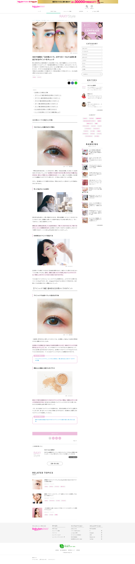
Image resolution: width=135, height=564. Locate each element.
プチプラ (86, 131)
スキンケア (84, 48)
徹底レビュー (89, 123)
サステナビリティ (51, 559)
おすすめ (51, 486)
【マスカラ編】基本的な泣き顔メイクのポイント (46, 101)
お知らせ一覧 (73, 528)
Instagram (92, 532)
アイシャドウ (85, 126)
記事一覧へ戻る (55, 463)
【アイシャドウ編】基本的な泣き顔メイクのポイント (47, 95)
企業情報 (57, 550)
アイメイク (38, 75)
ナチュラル (57, 486)
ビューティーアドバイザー (57, 537)
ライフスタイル (89, 136)
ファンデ (99, 133)
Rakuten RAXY (38, 7)
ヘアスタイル (87, 128)
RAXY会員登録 (93, 528)
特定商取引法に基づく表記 (76, 539)
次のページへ (54, 433)
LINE (91, 534)
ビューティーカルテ (56, 534)
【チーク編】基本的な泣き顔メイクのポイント (46, 104)
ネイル (83, 63)
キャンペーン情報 (67, 11)
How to (34, 77)
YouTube (91, 539)
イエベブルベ (52, 500)
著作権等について (71, 550)
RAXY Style (53, 11)
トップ (39, 11)
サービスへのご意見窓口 (76, 534)
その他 (83, 69)
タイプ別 (96, 136)
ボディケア (84, 57)
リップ (99, 126)
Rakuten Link (92, 537)
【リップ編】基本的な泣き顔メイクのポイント (46, 106)
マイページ (54, 532)
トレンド (39, 77)
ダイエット (85, 133)
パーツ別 (57, 500)
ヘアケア (84, 60)
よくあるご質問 (95, 11)
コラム (83, 66)
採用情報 (78, 550)
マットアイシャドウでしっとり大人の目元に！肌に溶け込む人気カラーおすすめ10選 (55, 359)
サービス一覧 (34, 559)
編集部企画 (98, 118)
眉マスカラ (63, 486)
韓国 (96, 123)
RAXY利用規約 (74, 537)
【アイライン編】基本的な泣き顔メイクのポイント (47, 98)
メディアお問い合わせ (75, 530)
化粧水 (98, 131)
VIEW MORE (100, 110)
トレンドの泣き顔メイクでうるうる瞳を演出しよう (47, 112)
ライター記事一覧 (73, 457)
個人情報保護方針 (63, 550)
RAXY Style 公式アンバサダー (89, 121)
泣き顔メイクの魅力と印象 (41, 92)
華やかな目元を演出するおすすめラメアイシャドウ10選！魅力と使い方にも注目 (55, 420)
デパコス (92, 133)
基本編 (99, 121)
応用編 (56, 514)
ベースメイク (85, 51)
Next (75, 440)
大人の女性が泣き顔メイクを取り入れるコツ (45, 109)
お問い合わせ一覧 (43, 559)
